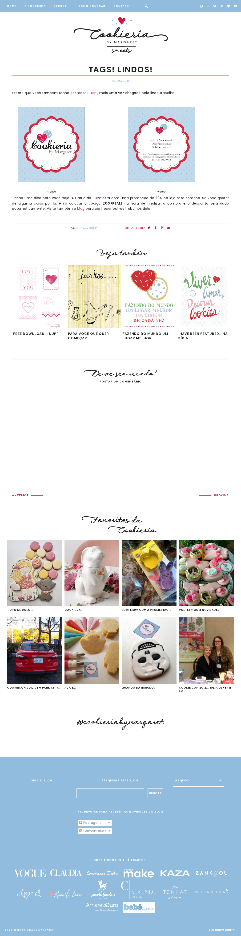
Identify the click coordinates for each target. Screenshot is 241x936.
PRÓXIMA (221, 495)
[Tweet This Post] (149, 228)
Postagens (91, 822)
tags (83, 228)
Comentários (94, 831)
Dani (93, 92)
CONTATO (121, 6)
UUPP (96, 198)
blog (81, 208)
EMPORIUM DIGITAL (222, 930)
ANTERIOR (20, 495)
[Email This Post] (168, 228)
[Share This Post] (156, 228)
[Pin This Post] (162, 228)
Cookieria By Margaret (35, 930)
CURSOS (60, 6)
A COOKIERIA (35, 6)
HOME (11, 6)
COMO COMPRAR (91, 6)
